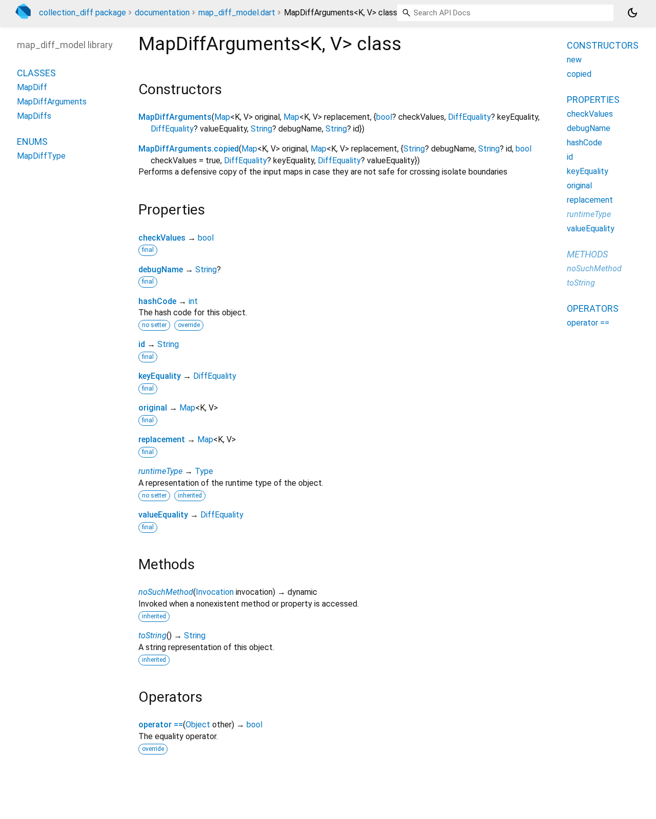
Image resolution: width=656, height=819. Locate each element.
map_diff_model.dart (236, 12)
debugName (160, 269)
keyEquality (159, 376)
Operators (593, 308)
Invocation (215, 592)
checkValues (162, 238)
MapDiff (32, 87)
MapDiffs (34, 116)
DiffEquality (469, 117)
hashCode (157, 301)
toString (152, 635)
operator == (160, 724)
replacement (161, 439)
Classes (36, 73)
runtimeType (160, 471)
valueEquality (163, 515)
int (193, 301)
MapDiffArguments (175, 117)
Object (198, 724)
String (261, 129)
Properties (593, 99)
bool (384, 117)
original (152, 408)
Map (222, 117)
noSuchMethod (165, 592)
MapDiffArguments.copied (188, 149)
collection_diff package (82, 12)
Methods (587, 254)
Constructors (603, 45)
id (141, 344)
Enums (32, 141)
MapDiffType (41, 156)
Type (204, 471)
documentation (162, 12)
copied (579, 74)
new (574, 59)
